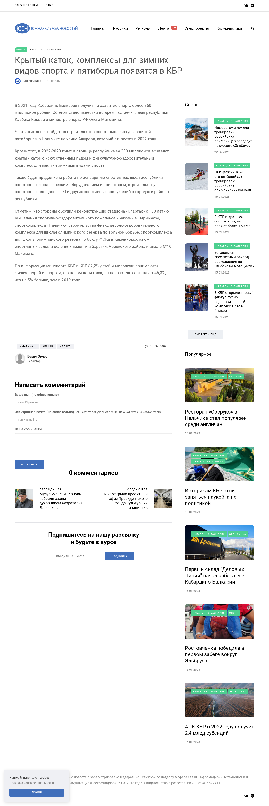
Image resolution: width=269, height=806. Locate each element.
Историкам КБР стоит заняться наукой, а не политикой (211, 497)
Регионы (143, 28)
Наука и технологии (208, 461)
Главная (98, 28)
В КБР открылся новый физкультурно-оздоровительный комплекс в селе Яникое (234, 302)
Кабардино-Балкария (46, 50)
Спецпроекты (197, 28)
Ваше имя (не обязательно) (37, 395)
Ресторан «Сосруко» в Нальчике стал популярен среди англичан (216, 418)
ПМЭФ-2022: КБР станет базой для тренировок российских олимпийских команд (232, 181)
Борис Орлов (32, 80)
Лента (167, 28)
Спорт (20, 50)
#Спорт (65, 346)
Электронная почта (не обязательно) (44, 412)
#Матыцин (28, 346)
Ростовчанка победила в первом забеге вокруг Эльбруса (214, 654)
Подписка (120, 556)
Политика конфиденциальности (31, 783)
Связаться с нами (27, 5)
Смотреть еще (205, 334)
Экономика (237, 534)
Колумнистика (229, 28)
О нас (49, 5)
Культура (236, 376)
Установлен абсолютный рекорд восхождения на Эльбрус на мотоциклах (234, 259)
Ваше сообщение (28, 429)
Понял (37, 792)
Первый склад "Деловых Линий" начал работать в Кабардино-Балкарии (214, 575)
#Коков (48, 346)
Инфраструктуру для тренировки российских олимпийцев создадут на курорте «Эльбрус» (233, 137)
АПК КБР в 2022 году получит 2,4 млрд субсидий (219, 730)
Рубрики (120, 28)
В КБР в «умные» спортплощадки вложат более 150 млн (233, 221)
